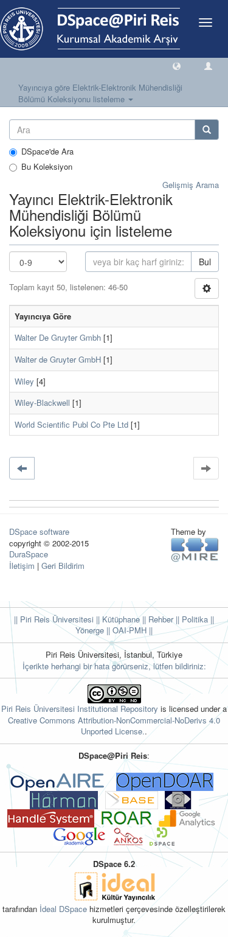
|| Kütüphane (117, 619)
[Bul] (207, 129)
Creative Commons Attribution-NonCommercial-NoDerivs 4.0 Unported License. (114, 725)
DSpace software (39, 531)
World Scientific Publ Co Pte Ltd (71, 424)
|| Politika (190, 619)
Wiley (24, 381)
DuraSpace (28, 554)
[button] (176, 65)
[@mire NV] (195, 549)
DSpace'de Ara (47, 151)
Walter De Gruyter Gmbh (58, 337)
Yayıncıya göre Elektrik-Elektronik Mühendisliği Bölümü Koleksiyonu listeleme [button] (100, 93)
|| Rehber (156, 619)
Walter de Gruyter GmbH (58, 359)
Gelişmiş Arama (190, 184)
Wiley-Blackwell (42, 402)
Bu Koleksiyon (46, 166)
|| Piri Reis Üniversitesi (54, 619)
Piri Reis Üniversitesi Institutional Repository (79, 708)
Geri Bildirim (63, 565)
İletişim (22, 565)
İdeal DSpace (63, 908)
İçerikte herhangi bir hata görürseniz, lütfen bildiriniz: (114, 666)
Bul (205, 262)
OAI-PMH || (131, 630)
